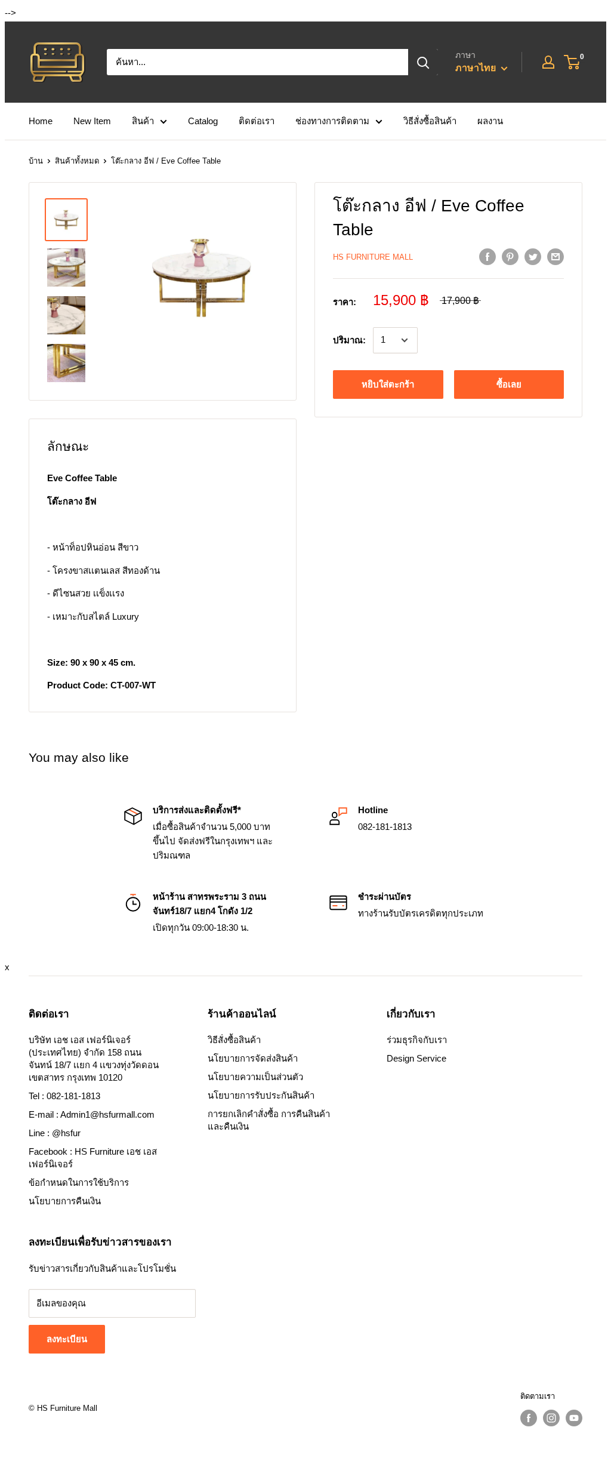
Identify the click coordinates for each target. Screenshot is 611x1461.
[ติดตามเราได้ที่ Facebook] (528, 1418)
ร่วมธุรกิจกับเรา (417, 1040)
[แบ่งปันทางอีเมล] (555, 256)
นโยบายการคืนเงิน (65, 1201)
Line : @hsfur (55, 1133)
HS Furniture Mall (373, 257)
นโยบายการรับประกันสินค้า (261, 1095)
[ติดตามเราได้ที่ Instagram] (551, 1418)
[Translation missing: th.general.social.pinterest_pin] (510, 256)
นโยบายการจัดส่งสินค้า (253, 1058)
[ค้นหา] (423, 62)
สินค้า (143, 121)
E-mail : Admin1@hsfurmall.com (92, 1114)
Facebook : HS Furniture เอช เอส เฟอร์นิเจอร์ (93, 1157)
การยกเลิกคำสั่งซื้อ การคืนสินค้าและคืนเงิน (269, 1120)
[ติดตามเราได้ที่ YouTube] (574, 1418)
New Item (92, 121)
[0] (572, 62)
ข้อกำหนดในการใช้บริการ (79, 1182)
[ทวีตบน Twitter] (532, 256)
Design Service (416, 1058)
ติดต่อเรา (256, 121)
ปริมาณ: (349, 340)
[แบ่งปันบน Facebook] (487, 256)
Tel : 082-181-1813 (64, 1096)
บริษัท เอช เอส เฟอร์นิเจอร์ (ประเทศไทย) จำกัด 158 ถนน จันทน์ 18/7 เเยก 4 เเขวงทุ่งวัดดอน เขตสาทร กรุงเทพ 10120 (94, 1058)
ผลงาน (490, 121)
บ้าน (36, 160)
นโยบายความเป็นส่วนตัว (255, 1077)
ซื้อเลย (508, 384)
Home (41, 121)
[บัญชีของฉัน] (548, 62)
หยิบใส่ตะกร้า (388, 384)
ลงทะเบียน (67, 1339)
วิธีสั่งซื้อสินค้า (429, 121)
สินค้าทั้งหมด (77, 160)
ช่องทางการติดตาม (332, 121)
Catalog (203, 121)
